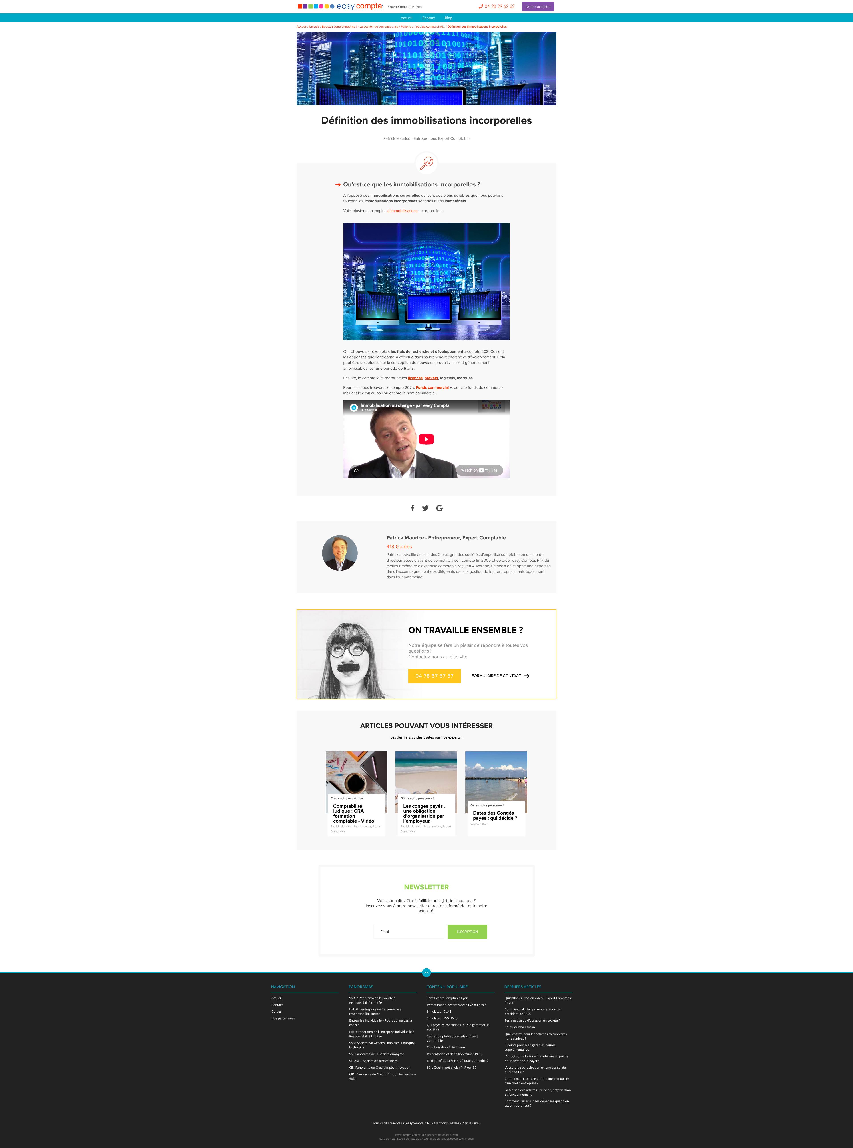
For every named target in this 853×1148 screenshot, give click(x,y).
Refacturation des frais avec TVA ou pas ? (456, 1005)
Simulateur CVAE (439, 1012)
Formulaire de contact (496, 676)
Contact (428, 17)
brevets (431, 378)
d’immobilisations (402, 211)
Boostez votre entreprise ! (339, 27)
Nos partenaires (283, 1018)
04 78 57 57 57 (434, 676)
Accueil (407, 17)
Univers (314, 27)
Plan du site (470, 1123)
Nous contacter (538, 6)
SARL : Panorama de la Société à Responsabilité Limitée (372, 1000)
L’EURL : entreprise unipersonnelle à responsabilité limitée (375, 1011)
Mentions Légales (446, 1123)
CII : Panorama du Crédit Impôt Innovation (379, 1068)
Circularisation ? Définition (446, 1047)
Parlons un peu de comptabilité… (423, 27)
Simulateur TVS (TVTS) (442, 1018)
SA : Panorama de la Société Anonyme (376, 1054)
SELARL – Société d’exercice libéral (373, 1061)
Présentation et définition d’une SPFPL (454, 1054)
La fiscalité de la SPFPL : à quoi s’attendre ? (457, 1061)
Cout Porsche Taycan (520, 1027)
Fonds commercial (433, 387)
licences (415, 378)
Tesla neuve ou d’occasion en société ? (532, 1020)
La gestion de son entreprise (378, 27)
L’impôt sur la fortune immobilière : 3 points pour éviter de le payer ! (536, 1058)
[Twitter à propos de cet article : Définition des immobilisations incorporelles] (425, 509)
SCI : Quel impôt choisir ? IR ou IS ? (451, 1068)
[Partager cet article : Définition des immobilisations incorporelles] (412, 509)
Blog (448, 17)
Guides (276, 1012)
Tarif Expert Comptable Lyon (447, 998)
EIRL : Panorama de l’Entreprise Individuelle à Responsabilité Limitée (381, 1034)
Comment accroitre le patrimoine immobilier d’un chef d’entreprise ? (537, 1081)
